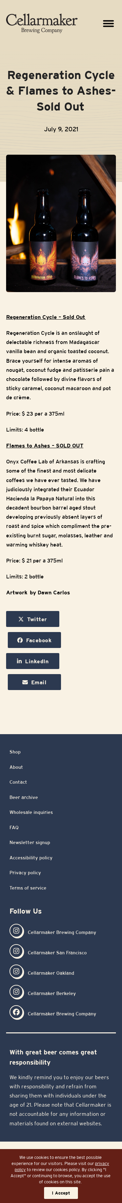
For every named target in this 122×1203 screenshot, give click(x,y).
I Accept (61, 1193)
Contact (18, 782)
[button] (108, 23)
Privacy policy (25, 872)
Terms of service (27, 888)
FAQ (14, 827)
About (16, 767)
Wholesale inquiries (31, 812)
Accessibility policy (31, 857)
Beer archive (23, 797)
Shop (15, 752)
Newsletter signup (29, 842)
